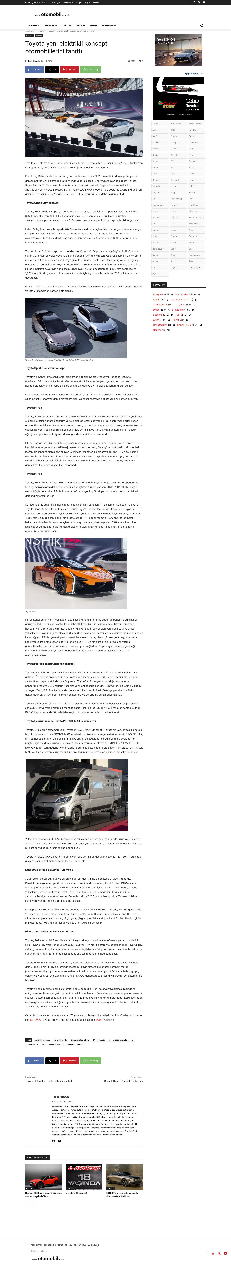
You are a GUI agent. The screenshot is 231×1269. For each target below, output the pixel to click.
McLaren (175, 217)
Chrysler (156, 148)
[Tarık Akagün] (39, 1118)
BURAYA (35, 1019)
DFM (191, 155)
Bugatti (174, 136)
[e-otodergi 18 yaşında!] (84, 1177)
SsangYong (194, 255)
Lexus (155, 211)
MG (154, 223)
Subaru (155, 261)
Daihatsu (175, 155)
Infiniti (192, 186)
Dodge (155, 161)
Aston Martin (195, 123)
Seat (191, 248)
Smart (173, 255)
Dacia (155, 155)
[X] (199, 2)
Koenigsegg (176, 198)
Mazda (155, 217)
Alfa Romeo (176, 123)
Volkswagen (194, 267)
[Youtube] (204, 2)
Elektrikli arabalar (42, 1040)
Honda (192, 180)
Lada (191, 198)
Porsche (156, 242)
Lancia (174, 205)
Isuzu (173, 186)
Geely (191, 173)
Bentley (192, 130)
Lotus (173, 211)
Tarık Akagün (34, 61)
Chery (173, 142)
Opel (191, 230)
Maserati (193, 211)
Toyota (102, 1040)
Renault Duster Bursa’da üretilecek (123, 1081)
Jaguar (155, 192)
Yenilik (39, 35)
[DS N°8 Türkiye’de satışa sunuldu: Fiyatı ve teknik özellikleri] (124, 1177)
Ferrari (155, 167)
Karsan (192, 192)
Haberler (41, 30)
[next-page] (33, 1204)
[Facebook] (190, 2)
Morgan (156, 230)
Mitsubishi (194, 223)
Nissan (174, 230)
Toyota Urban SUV (74, 1044)
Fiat (172, 167)
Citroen (174, 148)
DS (172, 161)
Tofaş (155, 267)
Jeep (173, 192)
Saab (173, 248)
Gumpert (175, 180)
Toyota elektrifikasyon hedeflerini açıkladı (48, 1081)
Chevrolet (193, 142)
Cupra (192, 148)
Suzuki (174, 261)
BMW (154, 136)
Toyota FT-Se (32, 1044)
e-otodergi (71, 1189)
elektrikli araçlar (60, 1040)
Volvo (155, 273)
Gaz (173, 173)
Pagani (174, 236)
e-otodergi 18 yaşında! (76, 1193)
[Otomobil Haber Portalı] (52, 14)
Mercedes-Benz (196, 217)
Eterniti (192, 161)
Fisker (192, 167)
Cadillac (156, 142)
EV (94, 1040)
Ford (154, 173)
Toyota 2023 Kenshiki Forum (120, 1040)
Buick (191, 136)
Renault (192, 242)
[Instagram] (195, 2)
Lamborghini (158, 205)
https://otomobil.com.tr (62, 1101)
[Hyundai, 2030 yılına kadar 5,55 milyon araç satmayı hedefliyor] (43, 1177)
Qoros (173, 242)
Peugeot (193, 236)
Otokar (155, 236)
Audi (154, 130)
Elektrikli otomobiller (80, 1040)
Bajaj (173, 130)
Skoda (155, 255)
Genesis (156, 180)
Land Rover (194, 205)
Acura (155, 123)
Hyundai (156, 186)
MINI (173, 223)
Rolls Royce (158, 248)
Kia (153, 198)
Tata (191, 261)
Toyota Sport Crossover (51, 1044)
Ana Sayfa (30, 30)
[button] (202, 25)
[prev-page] (27, 1204)
